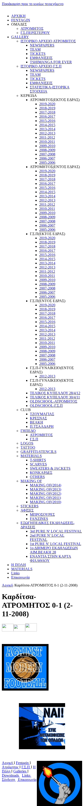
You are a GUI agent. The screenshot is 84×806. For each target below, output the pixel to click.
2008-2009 (47, 150)
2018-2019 (47, 108)
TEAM (35, 49)
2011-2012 (47, 137)
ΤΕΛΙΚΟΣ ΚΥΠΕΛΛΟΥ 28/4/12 (55, 393)
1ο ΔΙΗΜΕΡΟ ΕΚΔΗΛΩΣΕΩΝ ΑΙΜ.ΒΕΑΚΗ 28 (54, 550)
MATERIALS (31, 456)
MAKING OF (31, 481)
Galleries (20, 771)
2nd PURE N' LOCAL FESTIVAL (47, 537)
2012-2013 (47, 133)
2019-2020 (47, 104)
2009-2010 (47, 146)
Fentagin (23, 763)
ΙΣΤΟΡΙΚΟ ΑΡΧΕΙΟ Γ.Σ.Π (41, 66)
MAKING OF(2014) (45, 485)
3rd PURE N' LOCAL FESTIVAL (56, 531)
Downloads (11, 775)
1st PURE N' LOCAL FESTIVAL (55, 544)
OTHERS (37, 477)
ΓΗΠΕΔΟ (28, 431)
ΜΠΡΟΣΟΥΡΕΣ (42, 514)
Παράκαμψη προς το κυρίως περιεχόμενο (32, 4)
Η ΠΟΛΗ (18, 565)
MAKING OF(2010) (45, 502)
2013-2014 (47, 129)
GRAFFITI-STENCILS (38, 452)
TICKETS (38, 54)
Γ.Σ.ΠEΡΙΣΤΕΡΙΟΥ (35, 33)
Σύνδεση (9, 780)
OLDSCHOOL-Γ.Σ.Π (46, 406)
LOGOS (27, 443)
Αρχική (7, 585)
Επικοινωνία (20, 577)
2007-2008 (47, 154)
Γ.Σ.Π (34, 439)
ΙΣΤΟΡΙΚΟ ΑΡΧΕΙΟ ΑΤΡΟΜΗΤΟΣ (48, 41)
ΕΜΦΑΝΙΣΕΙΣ (41, 58)
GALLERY (20, 37)
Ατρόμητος (10, 767)
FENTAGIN (20, 20)
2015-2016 (47, 121)
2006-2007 (47, 158)
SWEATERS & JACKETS (50, 468)
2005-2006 (47, 163)
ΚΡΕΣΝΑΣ (38, 418)
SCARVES (38, 464)
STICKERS (29, 506)
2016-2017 (47, 116)
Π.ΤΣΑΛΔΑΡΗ (42, 426)
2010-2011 (47, 142)
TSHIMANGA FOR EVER (51, 62)
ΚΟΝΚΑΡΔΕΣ (41, 473)
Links (15, 573)
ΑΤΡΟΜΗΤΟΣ (32, 28)
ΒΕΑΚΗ (36, 422)
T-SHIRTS (38, 460)
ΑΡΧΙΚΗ (18, 16)
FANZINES (39, 519)
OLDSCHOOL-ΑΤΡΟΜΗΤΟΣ (53, 401)
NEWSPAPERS (42, 45)
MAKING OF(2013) (45, 489)
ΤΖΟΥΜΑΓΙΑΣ (42, 414)
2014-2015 (47, 125)
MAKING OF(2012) (45, 494)
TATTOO (28, 447)
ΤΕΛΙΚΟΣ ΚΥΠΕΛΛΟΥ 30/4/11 (55, 397)
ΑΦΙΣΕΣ (27, 510)
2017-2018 (47, 112)
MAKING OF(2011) (45, 498)
